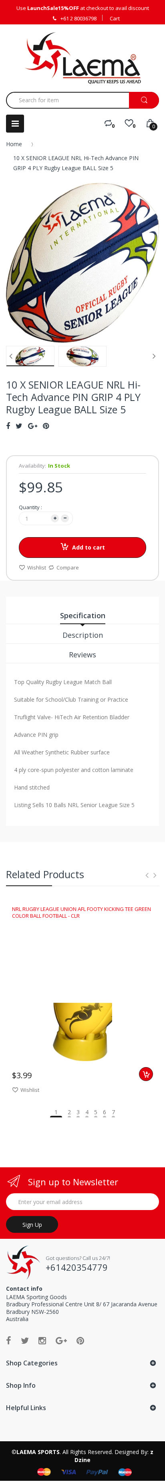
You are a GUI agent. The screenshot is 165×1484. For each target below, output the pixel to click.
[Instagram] (42, 1340)
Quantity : (30, 507)
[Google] (61, 1340)
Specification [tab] (82, 615)
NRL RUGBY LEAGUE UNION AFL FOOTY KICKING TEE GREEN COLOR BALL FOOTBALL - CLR (81, 912)
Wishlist (36, 567)
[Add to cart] (146, 1074)
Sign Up (32, 1224)
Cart (115, 18)
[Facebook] (8, 1340)
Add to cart (88, 547)
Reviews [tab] (82, 654)
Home (14, 144)
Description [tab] (82, 635)
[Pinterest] (80, 1340)
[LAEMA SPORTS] (82, 58)
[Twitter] (25, 1340)
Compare (67, 567)
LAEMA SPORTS (38, 1452)
